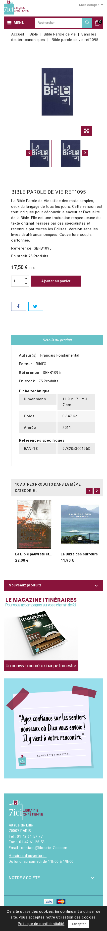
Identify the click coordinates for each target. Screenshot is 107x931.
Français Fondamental (59, 355)
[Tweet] (36, 306)
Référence (29, 372)
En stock (19, 256)
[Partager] (18, 306)
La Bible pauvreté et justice (38, 554)
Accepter (78, 924)
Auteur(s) (28, 355)
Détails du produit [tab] (57, 340)
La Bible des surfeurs (79, 554)
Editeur (25, 364)
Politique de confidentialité (41, 923)
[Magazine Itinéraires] (41, 633)
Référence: (22, 248)
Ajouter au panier (56, 281)
